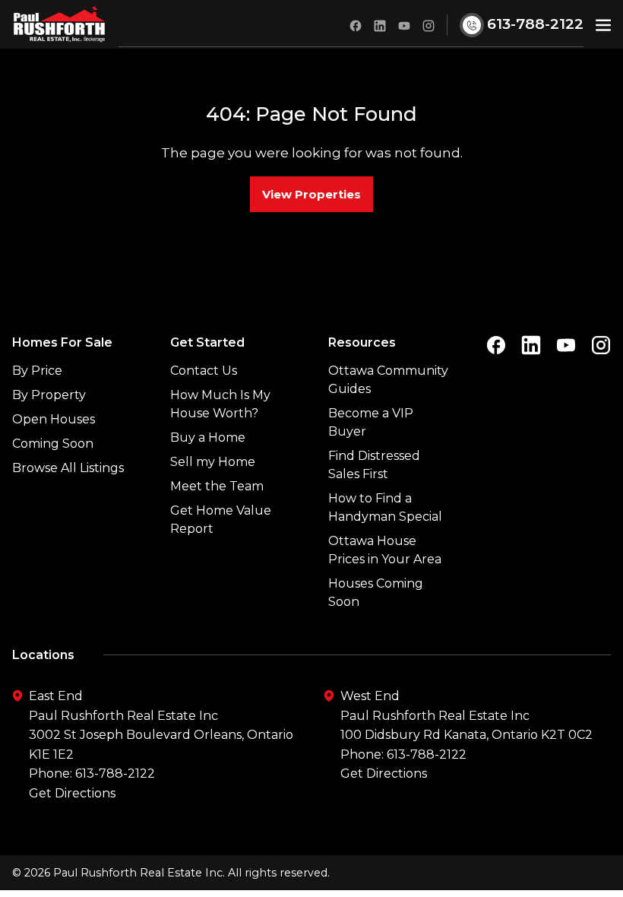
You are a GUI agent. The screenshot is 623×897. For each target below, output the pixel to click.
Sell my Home (212, 462)
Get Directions (72, 793)
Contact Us (203, 370)
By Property (49, 395)
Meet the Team (217, 486)
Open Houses (53, 419)
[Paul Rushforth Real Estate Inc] (59, 24)
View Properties (311, 194)
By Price (37, 370)
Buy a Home (207, 437)
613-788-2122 (115, 773)
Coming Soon (52, 443)
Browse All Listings (68, 468)
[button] (603, 24)
